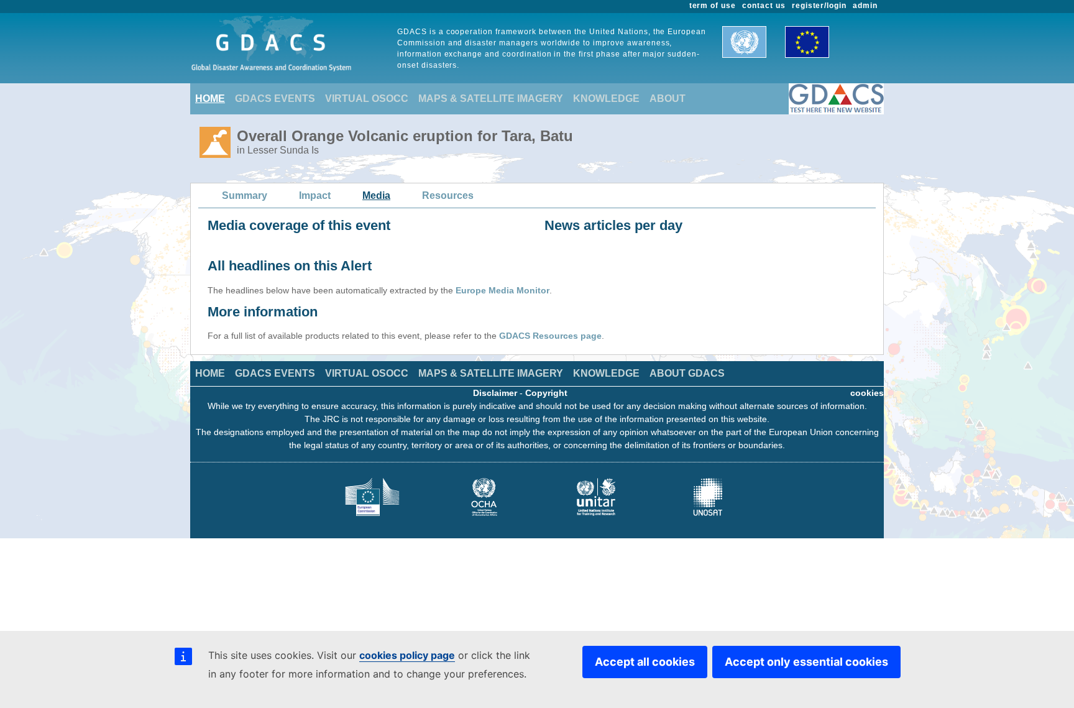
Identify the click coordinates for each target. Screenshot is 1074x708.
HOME (210, 98)
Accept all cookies (645, 661)
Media (376, 195)
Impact (315, 195)
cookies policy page (407, 655)
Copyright (546, 393)
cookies (867, 393)
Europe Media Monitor (502, 290)
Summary (244, 195)
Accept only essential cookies (806, 661)
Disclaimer (495, 393)
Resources (448, 195)
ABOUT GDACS (687, 373)
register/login (819, 5)
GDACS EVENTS (275, 98)
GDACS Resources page (550, 336)
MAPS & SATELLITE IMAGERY (490, 98)
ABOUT (667, 98)
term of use (713, 5)
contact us (764, 5)
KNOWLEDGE (606, 98)
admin (865, 5)
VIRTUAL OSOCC (366, 98)
